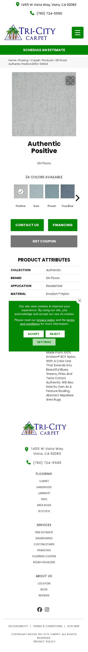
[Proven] (52, 191)
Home (12, 60)
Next (77, 191)
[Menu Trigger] (78, 33)
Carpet (35, 60)
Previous (10, 191)
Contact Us (27, 225)
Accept (33, 334)
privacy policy (46, 319)
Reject (55, 334)
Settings (44, 342)
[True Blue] (67, 191)
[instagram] (47, 609)
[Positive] (20, 191)
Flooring (23, 60)
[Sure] (36, 191)
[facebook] (40, 609)
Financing (63, 225)
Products (47, 60)
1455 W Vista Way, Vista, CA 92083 (48, 4)
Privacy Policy (44, 641)
